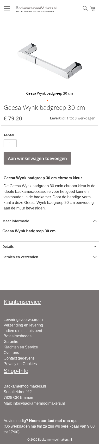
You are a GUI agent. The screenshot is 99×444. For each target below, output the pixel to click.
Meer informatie (15, 221)
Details (8, 246)
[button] (47, 100)
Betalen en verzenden (20, 257)
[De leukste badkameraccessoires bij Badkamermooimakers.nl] (36, 9)
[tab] (49, 221)
